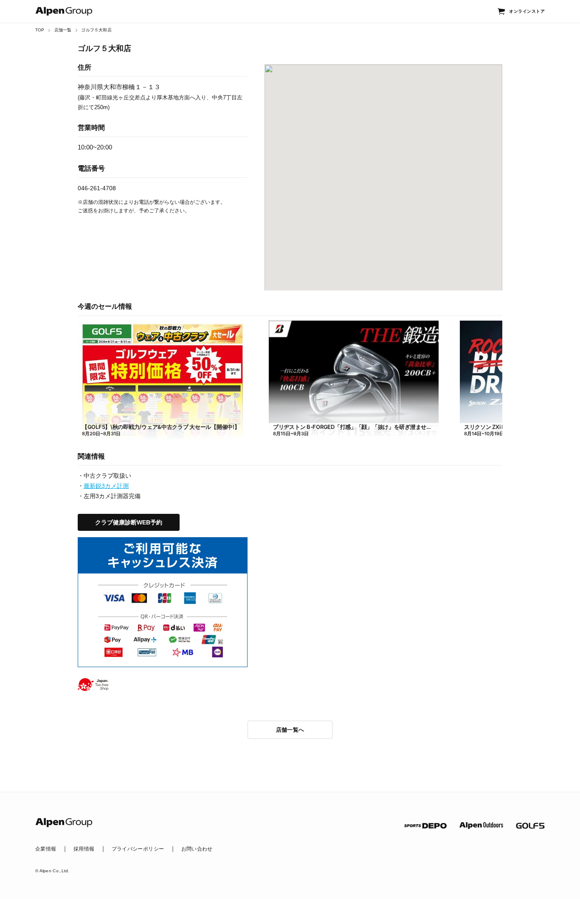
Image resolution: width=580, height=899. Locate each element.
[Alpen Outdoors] (481, 825)
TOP (40, 30)
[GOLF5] (530, 826)
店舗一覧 (63, 30)
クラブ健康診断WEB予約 (128, 522)
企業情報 (45, 849)
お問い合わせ (197, 849)
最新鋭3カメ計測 (106, 485)
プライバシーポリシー (138, 849)
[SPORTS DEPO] (425, 825)
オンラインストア (527, 11)
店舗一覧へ (290, 730)
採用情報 (83, 849)
